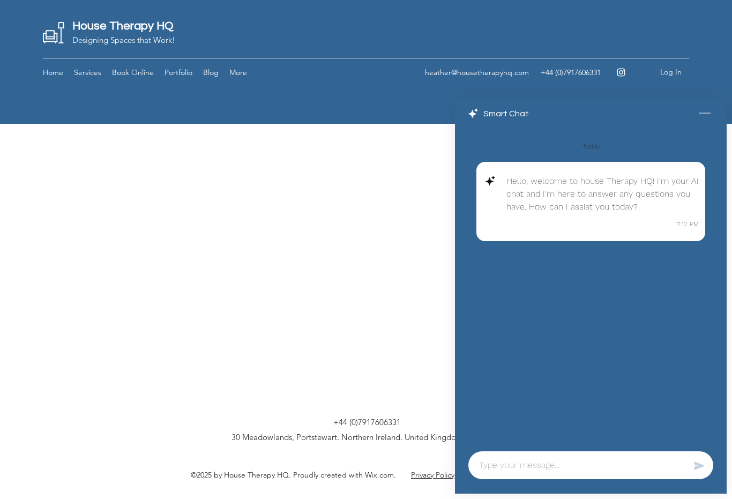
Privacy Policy (432, 475)
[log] (591, 286)
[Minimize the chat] (704, 113)
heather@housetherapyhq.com (477, 72)
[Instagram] (621, 72)
